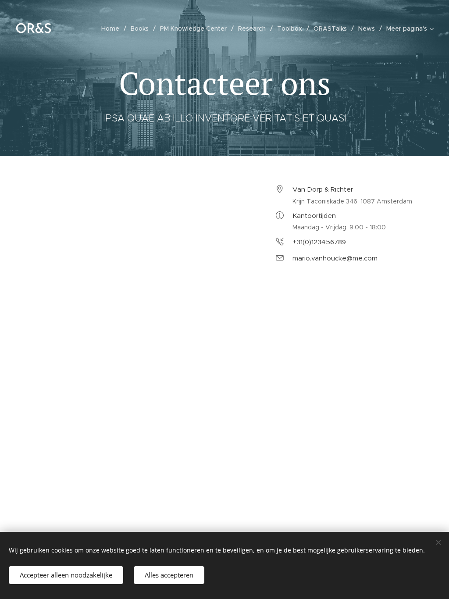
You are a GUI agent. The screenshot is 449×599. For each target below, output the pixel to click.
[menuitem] (112, 28)
